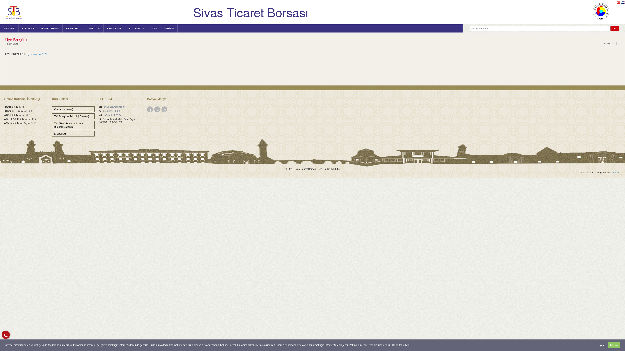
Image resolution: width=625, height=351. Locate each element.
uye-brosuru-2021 (37, 54)
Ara (614, 28)
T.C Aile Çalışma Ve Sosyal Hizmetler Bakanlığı (68, 125)
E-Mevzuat (59, 133)
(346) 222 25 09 (111, 110)
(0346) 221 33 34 (113, 115)
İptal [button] (602, 345)
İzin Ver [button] (614, 345)
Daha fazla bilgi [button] (401, 345)
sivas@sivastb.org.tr (114, 106)
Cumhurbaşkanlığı (63, 109)
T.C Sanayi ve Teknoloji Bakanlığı (71, 116)
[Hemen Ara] (6, 335)
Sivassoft (617, 172)
